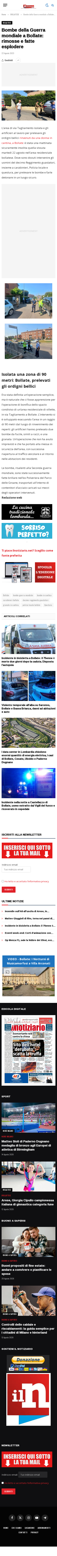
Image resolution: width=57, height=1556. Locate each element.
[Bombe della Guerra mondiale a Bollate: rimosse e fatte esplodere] (28, 105)
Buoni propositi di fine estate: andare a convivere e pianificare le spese (26, 1270)
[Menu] (5, 5)
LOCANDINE (30, 1527)
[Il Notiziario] (28, 5)
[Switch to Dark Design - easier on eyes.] (47, 5)
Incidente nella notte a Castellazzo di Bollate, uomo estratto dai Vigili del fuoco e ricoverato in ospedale (28, 806)
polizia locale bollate (31, 605)
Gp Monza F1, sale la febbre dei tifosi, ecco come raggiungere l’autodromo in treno (29, 941)
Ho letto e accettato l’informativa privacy (26, 881)
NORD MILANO (8, 1131)
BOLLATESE (7, 23)
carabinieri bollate (11, 600)
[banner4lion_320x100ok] (27, 512)
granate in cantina (11, 605)
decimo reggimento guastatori (35, 600)
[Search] (52, 5)
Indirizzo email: (10, 1474)
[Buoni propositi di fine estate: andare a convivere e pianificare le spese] (28, 1242)
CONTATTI (23, 1532)
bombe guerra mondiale (23, 595)
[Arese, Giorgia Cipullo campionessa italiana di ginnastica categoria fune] (28, 1177)
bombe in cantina (44, 595)
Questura (48, 605)
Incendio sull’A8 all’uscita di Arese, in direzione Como (26, 912)
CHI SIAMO (17, 1527)
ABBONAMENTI (44, 1527)
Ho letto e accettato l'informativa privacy (26, 1483)
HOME (5, 1527)
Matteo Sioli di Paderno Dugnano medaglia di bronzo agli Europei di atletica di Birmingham (26, 1145)
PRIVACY (34, 1532)
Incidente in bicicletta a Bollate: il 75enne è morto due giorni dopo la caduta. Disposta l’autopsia (28, 661)
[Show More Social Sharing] (18, 60)
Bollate (6, 595)
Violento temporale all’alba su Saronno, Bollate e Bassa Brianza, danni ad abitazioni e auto (28, 708)
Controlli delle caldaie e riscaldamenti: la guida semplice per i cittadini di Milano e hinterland (28, 1328)
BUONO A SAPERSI (10, 1255)
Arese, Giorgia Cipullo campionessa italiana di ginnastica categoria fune (28, 1202)
